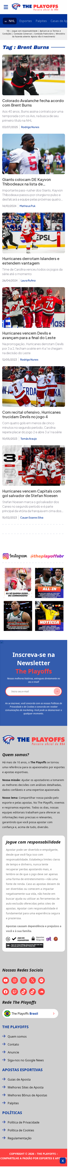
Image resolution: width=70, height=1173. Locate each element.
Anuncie (13, 1052)
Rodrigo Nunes (30, 126)
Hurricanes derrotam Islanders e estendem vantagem (30, 260)
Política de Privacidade (23, 1122)
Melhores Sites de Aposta (25, 1087)
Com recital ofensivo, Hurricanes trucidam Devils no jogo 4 (31, 414)
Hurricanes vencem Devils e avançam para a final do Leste (29, 335)
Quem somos (17, 1036)
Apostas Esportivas (22, 1069)
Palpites (41, 21)
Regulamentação (20, 1138)
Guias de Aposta (19, 1079)
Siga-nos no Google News (26, 1060)
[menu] (6, 7)
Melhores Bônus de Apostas (27, 1095)
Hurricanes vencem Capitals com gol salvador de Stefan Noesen (31, 493)
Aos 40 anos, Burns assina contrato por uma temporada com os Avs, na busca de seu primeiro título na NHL (32, 115)
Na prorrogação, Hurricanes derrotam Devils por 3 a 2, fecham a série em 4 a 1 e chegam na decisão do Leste (33, 348)
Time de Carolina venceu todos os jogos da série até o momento (32, 271)
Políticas (12, 1112)
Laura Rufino (28, 280)
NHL (12, 21)
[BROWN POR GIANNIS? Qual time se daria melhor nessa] (49, 583)
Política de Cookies (21, 1130)
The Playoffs (15, 1026)
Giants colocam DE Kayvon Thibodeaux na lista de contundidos (26, 184)
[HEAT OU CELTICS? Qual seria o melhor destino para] (18, 616)
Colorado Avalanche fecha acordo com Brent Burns (33, 102)
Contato (13, 1044)
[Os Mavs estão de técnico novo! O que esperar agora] (49, 616)
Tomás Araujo (29, 438)
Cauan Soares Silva (31, 517)
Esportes (25, 21)
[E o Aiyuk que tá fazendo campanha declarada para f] (18, 583)
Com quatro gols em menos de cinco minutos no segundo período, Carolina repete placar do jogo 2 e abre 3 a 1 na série (32, 427)
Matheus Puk (27, 205)
